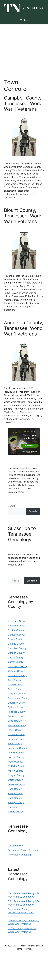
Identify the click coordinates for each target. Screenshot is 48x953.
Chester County (16, 671)
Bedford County (16, 625)
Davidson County (17, 702)
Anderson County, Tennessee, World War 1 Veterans (23, 328)
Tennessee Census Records (23, 850)
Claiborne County (17, 675)
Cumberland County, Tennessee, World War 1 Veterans (21, 912)
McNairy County (16, 766)
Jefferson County (17, 739)
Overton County (16, 784)
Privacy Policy (15, 845)
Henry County (15, 730)
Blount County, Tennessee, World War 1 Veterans (23, 215)
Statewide (13, 807)
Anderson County (17, 621)
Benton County (16, 630)
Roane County (15, 793)
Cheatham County (17, 666)
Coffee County (15, 689)
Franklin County (16, 716)
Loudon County (16, 757)
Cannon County (16, 653)
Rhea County (15, 789)
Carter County (15, 662)
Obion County (15, 780)
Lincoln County (16, 752)
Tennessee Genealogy (20, 854)
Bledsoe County (16, 634)
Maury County (15, 761)
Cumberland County (18, 698)
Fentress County (16, 711)
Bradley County (16, 643)
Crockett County (16, 693)
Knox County (15, 743)
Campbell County (17, 648)
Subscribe (32, 580)
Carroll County (15, 657)
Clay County (14, 680)
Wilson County (15, 811)
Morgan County (16, 775)
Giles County (15, 721)
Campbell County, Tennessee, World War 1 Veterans (23, 103)
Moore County (15, 770)
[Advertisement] (24, 49)
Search (11, 506)
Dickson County (16, 707)
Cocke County (15, 684)
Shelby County (16, 802)
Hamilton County (17, 725)
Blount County (15, 639)
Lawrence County (17, 748)
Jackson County (16, 734)
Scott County (15, 798)
